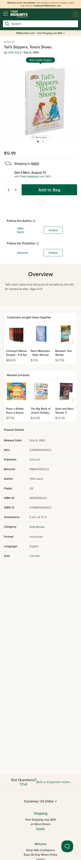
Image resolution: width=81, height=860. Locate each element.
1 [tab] (37, 143)
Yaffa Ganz (14, 52)
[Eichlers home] (19, 14)
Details (40, 828)
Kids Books (37, 527)
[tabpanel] (40, 102)
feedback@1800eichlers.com (47, 6)
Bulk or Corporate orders (53, 782)
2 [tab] (43, 143)
